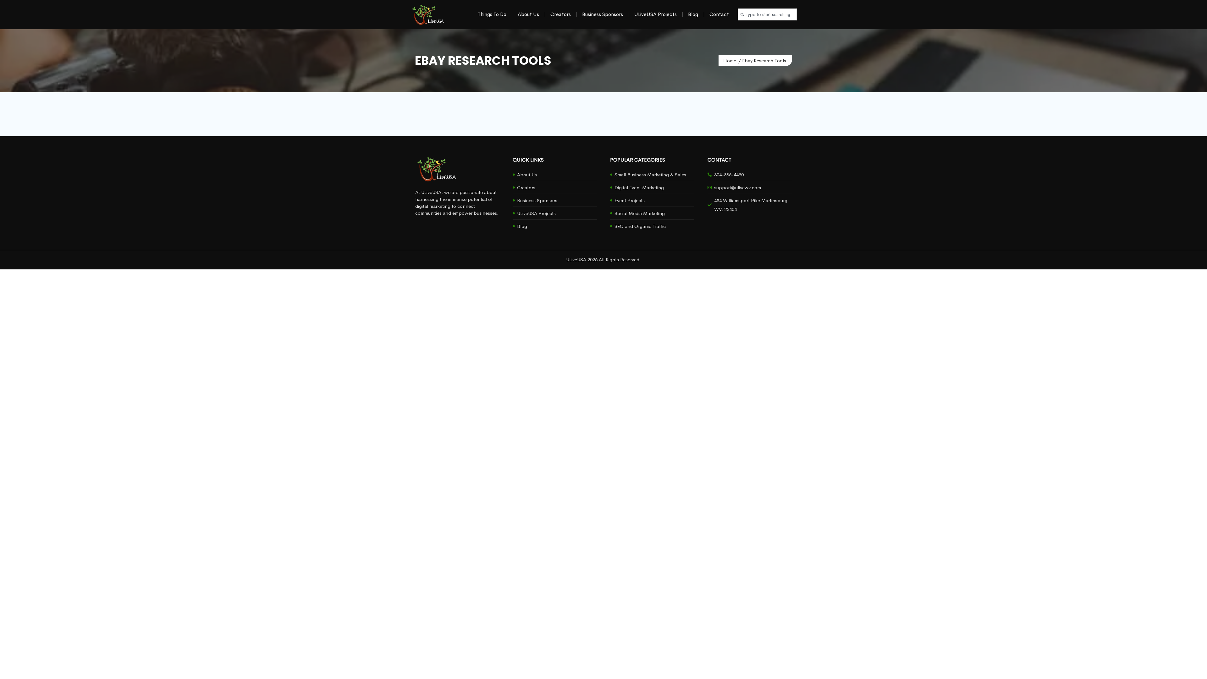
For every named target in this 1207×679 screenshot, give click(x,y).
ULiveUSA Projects (655, 14)
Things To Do (492, 14)
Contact (719, 14)
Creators (560, 14)
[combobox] (767, 14)
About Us (528, 14)
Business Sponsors (602, 14)
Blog (693, 14)
